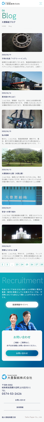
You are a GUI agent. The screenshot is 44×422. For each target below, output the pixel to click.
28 (41, 264)
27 (37, 264)
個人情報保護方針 (9, 417)
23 (17, 264)
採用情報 (20, 407)
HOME (4, 26)
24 (22, 264)
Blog (10, 26)
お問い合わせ (20, 400)
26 (32, 264)
